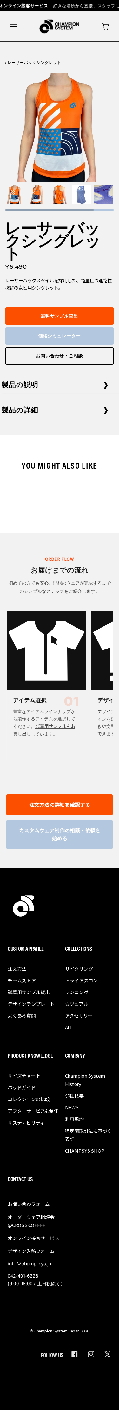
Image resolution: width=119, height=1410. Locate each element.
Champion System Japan (57, 1331)
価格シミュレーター (59, 336)
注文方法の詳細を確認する (59, 804)
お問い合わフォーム (29, 1203)
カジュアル (76, 1003)
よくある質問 (22, 1015)
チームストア (22, 980)
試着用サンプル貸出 (29, 992)
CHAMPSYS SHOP (84, 1150)
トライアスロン (81, 980)
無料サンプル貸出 (59, 316)
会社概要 (74, 1095)
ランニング (77, 992)
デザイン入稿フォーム (31, 1251)
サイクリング (79, 968)
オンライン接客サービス (33, 1238)
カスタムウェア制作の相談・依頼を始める (59, 834)
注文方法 (17, 968)
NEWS (72, 1107)
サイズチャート (24, 1075)
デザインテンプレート (31, 1003)
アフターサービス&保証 (33, 1110)
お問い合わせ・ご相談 (59, 356)
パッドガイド (22, 1087)
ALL (69, 1027)
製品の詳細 (20, 409)
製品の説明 (20, 384)
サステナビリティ (26, 1122)
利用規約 (74, 1119)
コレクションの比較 (29, 1099)
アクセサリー (79, 1015)
